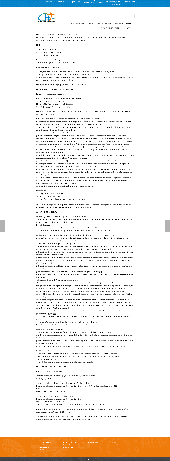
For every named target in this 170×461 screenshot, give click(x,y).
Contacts (114, 442)
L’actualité (42, 445)
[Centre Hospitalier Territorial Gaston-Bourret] (46, 18)
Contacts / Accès (129, 2)
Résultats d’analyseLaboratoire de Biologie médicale (93, 1)
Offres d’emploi (62, 2)
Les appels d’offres (44, 447)
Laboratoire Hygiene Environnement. (93, 443)
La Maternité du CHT (68, 447)
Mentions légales (117, 445)
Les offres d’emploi (44, 449)
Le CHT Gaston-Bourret (45, 442)
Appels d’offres (76, 2)
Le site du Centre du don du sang (72, 445)
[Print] (133, 31)
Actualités (49, 2)
